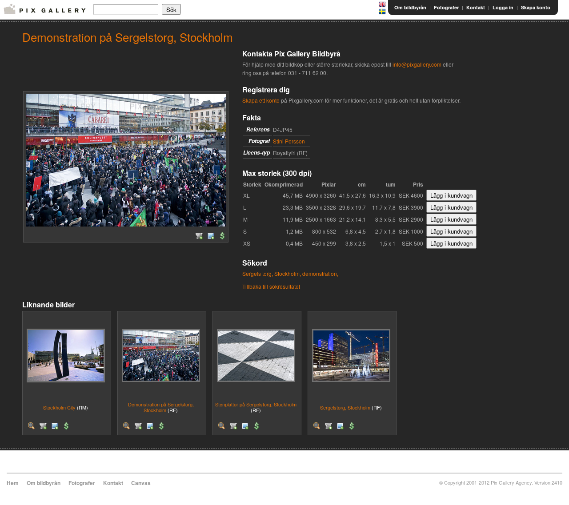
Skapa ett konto (261, 100)
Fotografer (446, 7)
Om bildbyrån (410, 7)
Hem (13, 483)
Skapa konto (535, 7)
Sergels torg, (257, 273)
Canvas (141, 483)
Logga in (503, 7)
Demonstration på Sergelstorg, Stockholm (161, 407)
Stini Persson (289, 141)
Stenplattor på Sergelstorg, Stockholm (256, 404)
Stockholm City (59, 407)
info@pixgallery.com (417, 64)
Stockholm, (287, 273)
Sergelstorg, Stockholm (345, 407)
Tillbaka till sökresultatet (271, 286)
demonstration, (320, 273)
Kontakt (475, 7)
